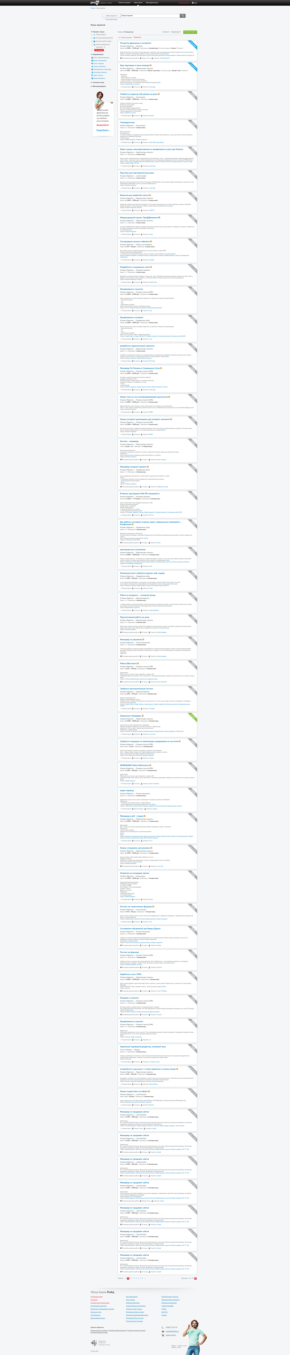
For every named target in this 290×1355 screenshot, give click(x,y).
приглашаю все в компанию (132, 550)
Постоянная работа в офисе (103, 41)
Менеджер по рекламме (131, 640)
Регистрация (94, 1300)
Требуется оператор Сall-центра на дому (138, 94)
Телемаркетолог (127, 123)
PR (193, 56)
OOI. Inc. (151, 515)
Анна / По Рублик (162, 991)
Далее (167, 54)
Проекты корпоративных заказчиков (103, 46)
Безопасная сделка (96, 1312)
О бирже (164, 1309)
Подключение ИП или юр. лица (134, 1318)
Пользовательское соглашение (99, 1331)
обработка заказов (130, 113)
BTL (138, 163)
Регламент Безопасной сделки (99, 1333)
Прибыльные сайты (162, 487)
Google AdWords (129, 163)
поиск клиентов (180, 1126)
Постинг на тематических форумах (136, 907)
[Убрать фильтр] (119, 38)
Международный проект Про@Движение (139, 218)
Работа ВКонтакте (128, 664)
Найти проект (138, 3)
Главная (93, 8)
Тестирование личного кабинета (135, 242)
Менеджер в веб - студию (131, 816)
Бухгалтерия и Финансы (100, 73)
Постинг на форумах (129, 952)
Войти (195, 3)
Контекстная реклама (158, 56)
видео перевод (127, 791)
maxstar (159, 1015)
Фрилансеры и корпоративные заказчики (102, 1309)
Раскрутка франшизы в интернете (135, 43)
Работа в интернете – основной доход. (138, 595)
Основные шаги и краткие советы (100, 1303)
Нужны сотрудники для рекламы (135, 848)
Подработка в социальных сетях (135, 267)
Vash (150, 922)
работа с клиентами (153, 1126)
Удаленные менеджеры (130, 716)
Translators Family (154, 1062)
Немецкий (128, 1059)
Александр (152, 87)
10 (190, 1278)
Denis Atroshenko (162, 682)
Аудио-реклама (148, 704)
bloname (151, 116)
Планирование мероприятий (134, 564)
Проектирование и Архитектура (102, 70)
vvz (150, 1040)
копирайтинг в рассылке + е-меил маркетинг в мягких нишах (148, 1069)
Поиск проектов (130, 1300)
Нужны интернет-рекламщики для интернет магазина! (145, 419)
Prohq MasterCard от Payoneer (134, 1321)
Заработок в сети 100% (130, 974)
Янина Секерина (161, 460)
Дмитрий (151, 260)
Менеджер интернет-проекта (133, 467)
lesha (150, 566)
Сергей (154, 1129)
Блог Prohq (165, 1312)
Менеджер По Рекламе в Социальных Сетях (140, 368)
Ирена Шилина (153, 1084)
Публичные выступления (143, 1149)
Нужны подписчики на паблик (134, 1091)
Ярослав (151, 1105)
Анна (150, 311)
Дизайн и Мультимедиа (100, 61)
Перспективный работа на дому (134, 617)
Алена (151, 234)
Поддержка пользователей (169, 1303)
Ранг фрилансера (95, 1315)
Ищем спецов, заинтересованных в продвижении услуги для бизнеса (151, 149)
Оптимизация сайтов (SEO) (178, 336)
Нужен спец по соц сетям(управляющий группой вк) (144, 397)
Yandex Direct (129, 162)
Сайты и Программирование (101, 58)
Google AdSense (129, 704)
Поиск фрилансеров (131, 1297)
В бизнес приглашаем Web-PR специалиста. (140, 494)
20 (192, 1278)
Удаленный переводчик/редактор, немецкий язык (143, 1047)
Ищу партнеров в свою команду (134, 65)
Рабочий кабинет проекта (98, 1318)
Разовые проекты (101, 35)
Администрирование (99, 78)
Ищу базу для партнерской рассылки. (137, 173)
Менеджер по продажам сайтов (134, 1112)
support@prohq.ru (172, 1331)
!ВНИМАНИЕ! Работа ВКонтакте (134, 765)
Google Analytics (129, 336)
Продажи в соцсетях (129, 998)
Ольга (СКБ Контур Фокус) (156, 143)
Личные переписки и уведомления (135, 1306)
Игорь (151, 588)
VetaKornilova (153, 282)
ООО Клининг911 (165, 58)
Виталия (159, 968)
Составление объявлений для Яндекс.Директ (140, 929)
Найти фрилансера (152, 3)
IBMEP (151, 412)
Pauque (159, 946)
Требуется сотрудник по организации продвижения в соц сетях (149, 741)
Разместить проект (124, 3)
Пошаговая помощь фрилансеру (171, 1300)
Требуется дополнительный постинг (136, 689)
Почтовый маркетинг (170, 56)
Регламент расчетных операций (136, 1331)
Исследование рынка (143, 256)
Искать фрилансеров (111, 20)
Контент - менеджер (129, 441)
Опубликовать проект (97, 1297)
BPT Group (152, 361)
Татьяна (151, 758)
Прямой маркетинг (182, 56)
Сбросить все (137, 37)
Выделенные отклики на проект (135, 1312)
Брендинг (144, 308)
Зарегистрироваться (184, 3)
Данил (151, 900)
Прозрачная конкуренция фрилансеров (137, 1315)
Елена (159, 543)
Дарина (155, 809)
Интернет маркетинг (130, 56)
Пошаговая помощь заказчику (170, 1297)
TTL (128, 308)
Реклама (189, 56)
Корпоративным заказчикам (98, 1306)
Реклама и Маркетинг (100, 67)
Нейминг (122, 706)
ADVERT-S (152, 211)
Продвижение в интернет (131, 318)
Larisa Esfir (152, 734)
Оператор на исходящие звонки (134, 873)
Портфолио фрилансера (133, 1303)
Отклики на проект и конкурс (134, 1309)
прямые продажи (164, 1126)
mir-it (150, 841)
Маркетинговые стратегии (144, 56)
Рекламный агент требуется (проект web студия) (142, 573)
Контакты (164, 1315)
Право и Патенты (98, 75)
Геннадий (152, 709)
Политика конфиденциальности (117, 1331)
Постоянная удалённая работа (104, 38)
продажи (172, 1126)
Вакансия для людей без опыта (134, 195)
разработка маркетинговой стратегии (137, 346)
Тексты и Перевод (99, 64)
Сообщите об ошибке (167, 1306)
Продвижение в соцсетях (131, 289)
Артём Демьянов (154, 611)
